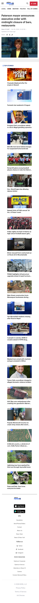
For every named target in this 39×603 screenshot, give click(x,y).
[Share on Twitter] (9, 35)
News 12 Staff (5, 29)
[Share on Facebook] (7, 35)
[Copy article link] (12, 35)
